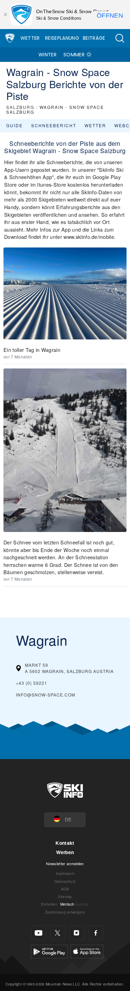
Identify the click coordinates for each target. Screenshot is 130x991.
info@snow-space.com (45, 695)
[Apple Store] (86, 950)
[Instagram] (76, 932)
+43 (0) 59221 (31, 683)
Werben (65, 852)
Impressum (65, 873)
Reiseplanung (62, 38)
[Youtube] (38, 932)
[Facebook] (95, 932)
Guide (14, 125)
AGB (65, 888)
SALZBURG (20, 107)
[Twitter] (57, 932)
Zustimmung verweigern (65, 912)
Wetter (30, 38)
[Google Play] (49, 950)
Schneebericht (53, 125)
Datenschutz (65, 881)
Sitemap (65, 896)
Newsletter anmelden (65, 863)
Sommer (74, 54)
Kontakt (64, 843)
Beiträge (94, 38)
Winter (47, 54)
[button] (119, 38)
